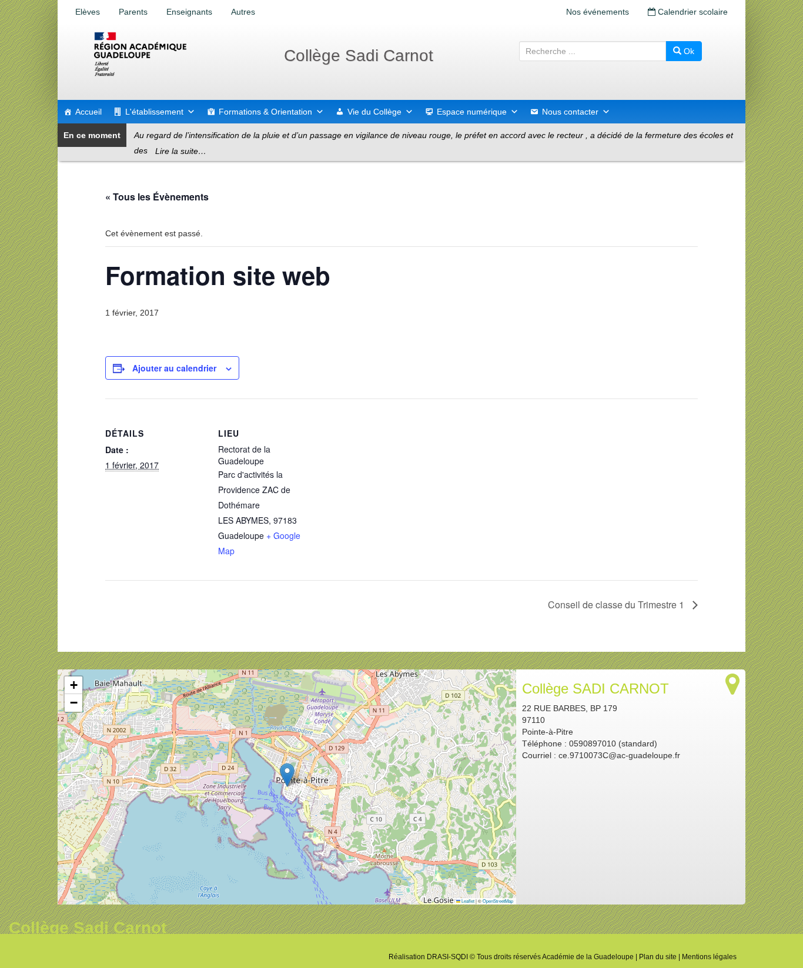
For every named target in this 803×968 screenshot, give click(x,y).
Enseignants (189, 11)
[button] (287, 775)
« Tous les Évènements (157, 196)
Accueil (88, 111)
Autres (243, 11)
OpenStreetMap (498, 900)
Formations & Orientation (265, 111)
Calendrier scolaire (691, 11)
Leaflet (467, 900)
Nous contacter (570, 111)
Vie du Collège (374, 111)
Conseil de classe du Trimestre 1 (617, 604)
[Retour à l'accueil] (178, 54)
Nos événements (597, 11)
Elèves (87, 11)
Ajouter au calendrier (174, 368)
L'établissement (154, 111)
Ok (687, 51)
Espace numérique (472, 111)
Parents (133, 11)
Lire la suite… (180, 151)
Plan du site (658, 957)
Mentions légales (709, 957)
